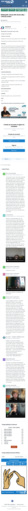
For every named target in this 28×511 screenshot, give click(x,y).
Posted (10, 28)
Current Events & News (15, 21)
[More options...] (25, 28)
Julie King (9, 174)
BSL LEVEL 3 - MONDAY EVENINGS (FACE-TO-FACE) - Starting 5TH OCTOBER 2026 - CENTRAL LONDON (15, 337)
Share (7, 159)
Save (17, 463)
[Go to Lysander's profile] (4, 267)
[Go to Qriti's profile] (4, 274)
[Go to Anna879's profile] (4, 386)
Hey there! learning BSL (11, 385)
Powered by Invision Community (14, 508)
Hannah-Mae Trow (11, 216)
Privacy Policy (20, 504)
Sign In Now (14, 150)
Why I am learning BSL (11, 173)
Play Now (14, 446)
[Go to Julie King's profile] (4, 174)
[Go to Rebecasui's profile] (4, 359)
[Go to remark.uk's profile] (2, 27)
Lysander (9, 268)
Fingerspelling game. (10, 358)
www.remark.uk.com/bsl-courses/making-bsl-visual (12, 103)
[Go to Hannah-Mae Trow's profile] (4, 215)
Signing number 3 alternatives (12, 266)
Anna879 (9, 386)
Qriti (8, 275)
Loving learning (9, 214)
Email (24, 463)
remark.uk (4, 20)
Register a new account (14, 140)
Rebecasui (9, 360)
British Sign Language (9, 504)
